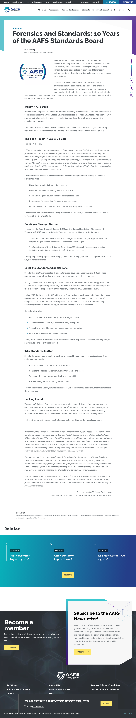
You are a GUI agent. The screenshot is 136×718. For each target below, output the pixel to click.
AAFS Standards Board (34, 2)
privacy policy (38, 706)
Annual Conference (70, 10)
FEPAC (47, 2)
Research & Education (102, 10)
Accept (106, 703)
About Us (42, 10)
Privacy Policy (127, 713)
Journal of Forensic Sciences (14, 2)
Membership (54, 10)
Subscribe (81, 652)
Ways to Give (95, 2)
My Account (128, 2)
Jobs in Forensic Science (18, 689)
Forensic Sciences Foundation (62, 2)
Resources (119, 10)
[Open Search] (129, 10)
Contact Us (111, 2)
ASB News (17, 28)
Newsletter (85, 2)
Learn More (11, 647)
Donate (10, 693)
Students (86, 10)
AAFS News (12, 685)
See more (68, 575)
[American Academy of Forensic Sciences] (12, 10)
